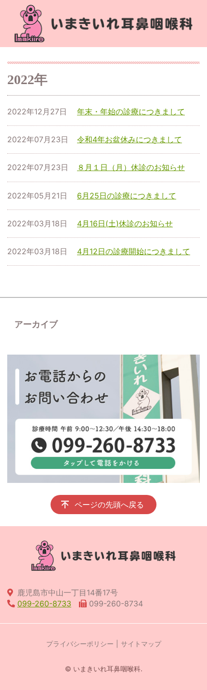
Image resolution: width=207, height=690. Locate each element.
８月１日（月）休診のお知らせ (131, 167)
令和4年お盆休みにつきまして (129, 139)
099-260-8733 (44, 603)
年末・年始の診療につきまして (131, 111)
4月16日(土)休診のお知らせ (125, 223)
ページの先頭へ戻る (109, 504)
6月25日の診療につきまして (126, 195)
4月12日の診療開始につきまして (133, 251)
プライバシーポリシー (80, 644)
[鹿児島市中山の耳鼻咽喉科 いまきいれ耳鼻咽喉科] (103, 23)
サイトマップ (141, 644)
